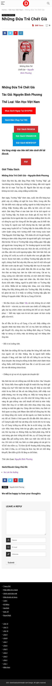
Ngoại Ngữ (7, 615)
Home (4, 10)
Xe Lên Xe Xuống (11, 472)
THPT (5, 601)
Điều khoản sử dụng (10, 597)
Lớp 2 (5, 660)
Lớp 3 (5, 656)
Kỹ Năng (6, 604)
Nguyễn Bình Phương (27, 94)
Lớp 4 (5, 653)
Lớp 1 (5, 664)
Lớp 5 (5, 649)
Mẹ (26, 303)
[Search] (48, 3)
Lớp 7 (5, 642)
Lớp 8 (5, 638)
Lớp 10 (5, 631)
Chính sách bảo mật (10, 593)
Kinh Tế (5, 612)
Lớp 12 (5, 624)
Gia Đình (6, 608)
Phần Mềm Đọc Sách (10, 590)
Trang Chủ (7, 586)
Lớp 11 (5, 627)
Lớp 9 (5, 635)
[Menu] (3, 3)
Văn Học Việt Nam (15, 10)
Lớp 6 (5, 645)
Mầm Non (6, 667)
